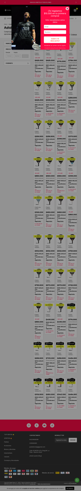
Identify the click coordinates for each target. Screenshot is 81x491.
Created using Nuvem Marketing (55, 48)
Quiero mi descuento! (55, 40)
